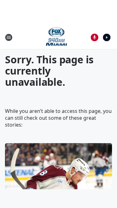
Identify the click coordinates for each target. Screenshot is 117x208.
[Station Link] (56, 37)
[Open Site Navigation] (8, 37)
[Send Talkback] (94, 37)
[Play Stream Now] (106, 37)
